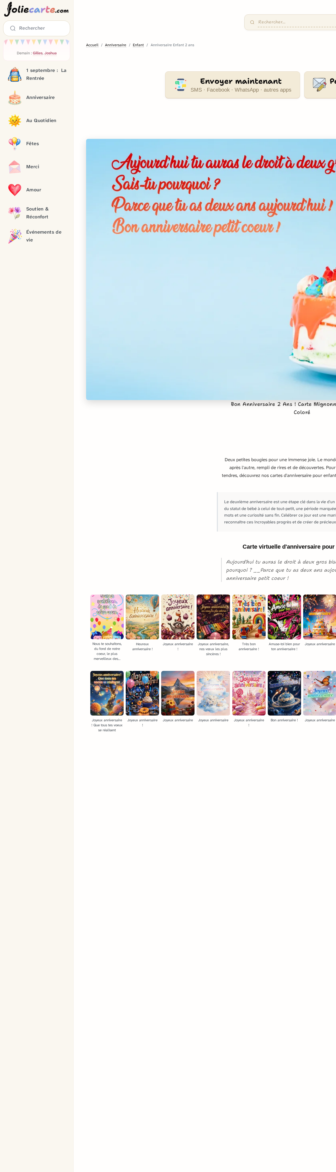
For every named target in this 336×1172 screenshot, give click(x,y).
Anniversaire (115, 45)
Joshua (50, 53)
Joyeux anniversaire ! (178, 646)
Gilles (38, 53)
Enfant (138, 45)
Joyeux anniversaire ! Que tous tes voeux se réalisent (107, 725)
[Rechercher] (252, 22)
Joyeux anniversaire (178, 720)
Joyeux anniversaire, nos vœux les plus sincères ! (213, 649)
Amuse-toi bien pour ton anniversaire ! (284, 646)
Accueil (92, 45)
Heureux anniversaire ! (142, 646)
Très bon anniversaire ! (249, 646)
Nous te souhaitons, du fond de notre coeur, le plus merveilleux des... (107, 651)
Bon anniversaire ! (284, 720)
